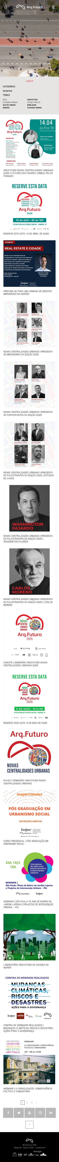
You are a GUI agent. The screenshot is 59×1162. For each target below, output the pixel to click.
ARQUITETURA (32, 100)
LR (44, 1148)
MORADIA (6, 108)
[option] (29, 38)
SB (20, 1148)
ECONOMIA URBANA (10, 102)
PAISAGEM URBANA (34, 108)
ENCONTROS (7, 91)
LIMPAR (29, 81)
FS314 (31, 1148)
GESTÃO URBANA (9, 105)
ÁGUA (5, 100)
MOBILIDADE (31, 105)
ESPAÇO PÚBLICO (33, 102)
